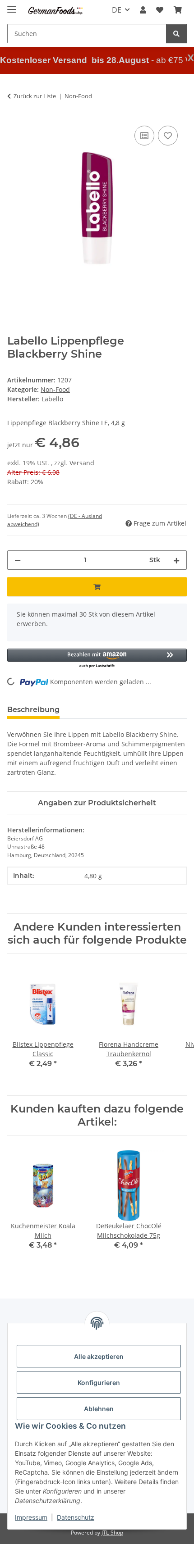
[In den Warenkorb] (97, 586)
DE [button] (116, 10)
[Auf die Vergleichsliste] (144, 135)
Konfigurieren (99, 1382)
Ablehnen (99, 1408)
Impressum (31, 1517)
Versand (81, 463)
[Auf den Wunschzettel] (168, 135)
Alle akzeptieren (99, 1356)
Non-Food (55, 389)
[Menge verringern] (18, 560)
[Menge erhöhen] (176, 560)
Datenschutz (75, 1517)
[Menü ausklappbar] (11, 5)
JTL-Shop (112, 1532)
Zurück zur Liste (35, 96)
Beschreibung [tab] (33, 709)
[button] (143, 10)
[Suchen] (176, 33)
